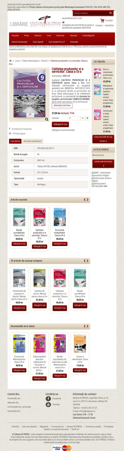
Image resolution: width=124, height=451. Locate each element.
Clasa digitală (38, 42)
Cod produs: (57, 76)
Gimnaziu (37, 36)
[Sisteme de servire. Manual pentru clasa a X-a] (39, 278)
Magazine (44, 426)
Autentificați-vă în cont (72, 18)
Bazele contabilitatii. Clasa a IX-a (19, 233)
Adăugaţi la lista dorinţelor (63, 130)
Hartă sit (75, 429)
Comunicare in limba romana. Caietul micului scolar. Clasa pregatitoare (108, 119)
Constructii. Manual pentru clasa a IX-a (19, 359)
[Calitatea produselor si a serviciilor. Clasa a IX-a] (39, 217)
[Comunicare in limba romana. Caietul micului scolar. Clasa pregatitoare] (97, 115)
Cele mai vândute (29, 426)
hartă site (109, 25)
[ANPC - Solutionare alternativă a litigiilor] (103, 174)
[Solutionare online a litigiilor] (103, 179)
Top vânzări (99, 61)
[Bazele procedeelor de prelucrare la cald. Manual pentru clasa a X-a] (60, 344)
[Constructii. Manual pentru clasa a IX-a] (19, 344)
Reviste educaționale (19, 42)
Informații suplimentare (33, 141)
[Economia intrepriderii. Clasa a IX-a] (60, 217)
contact (99, 25)
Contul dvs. (14, 394)
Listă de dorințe (101, 149)
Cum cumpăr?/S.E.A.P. (57, 42)
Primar (26, 36)
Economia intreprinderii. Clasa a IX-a (59, 233)
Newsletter (74, 42)
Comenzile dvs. (14, 398)
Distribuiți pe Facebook (22, 129)
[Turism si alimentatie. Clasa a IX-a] (80, 344)
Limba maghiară (88, 36)
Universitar (60, 36)
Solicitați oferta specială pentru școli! (24, 4)
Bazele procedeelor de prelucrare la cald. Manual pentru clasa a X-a (59, 362)
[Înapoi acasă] (10, 61)
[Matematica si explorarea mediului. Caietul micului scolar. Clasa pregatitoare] (97, 90)
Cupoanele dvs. (14, 411)
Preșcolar (15, 36)
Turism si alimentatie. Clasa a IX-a (80, 359)
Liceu (49, 36)
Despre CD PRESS (75, 426)
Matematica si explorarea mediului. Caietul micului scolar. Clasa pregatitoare (108, 94)
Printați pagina (19, 133)
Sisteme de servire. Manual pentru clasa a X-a (39, 294)
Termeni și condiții (93, 426)
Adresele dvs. (13, 402)
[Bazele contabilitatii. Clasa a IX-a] (19, 217)
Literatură (73, 36)
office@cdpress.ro (87, 411)
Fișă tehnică (15, 141)
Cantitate (55, 118)
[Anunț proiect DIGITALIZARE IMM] (103, 185)
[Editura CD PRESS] (35, 22)
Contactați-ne (58, 426)
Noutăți (15, 426)
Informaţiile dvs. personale (19, 407)
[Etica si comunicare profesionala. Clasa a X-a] (97, 73)
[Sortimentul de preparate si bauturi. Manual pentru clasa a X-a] (19, 278)
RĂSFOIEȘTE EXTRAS (62, 105)
